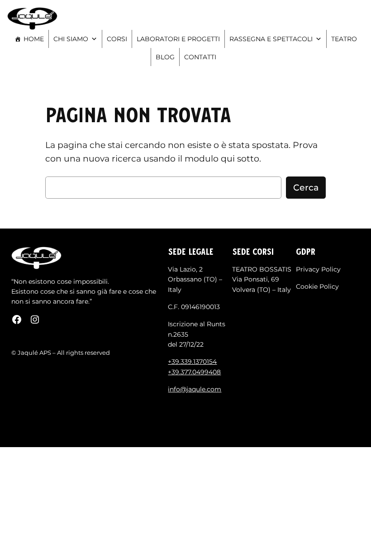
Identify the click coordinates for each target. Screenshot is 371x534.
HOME (34, 39)
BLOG (165, 57)
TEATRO (344, 39)
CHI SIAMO (70, 39)
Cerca (306, 187)
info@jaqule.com (194, 389)
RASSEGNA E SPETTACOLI (271, 39)
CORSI (117, 39)
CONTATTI (200, 57)
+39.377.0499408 (194, 372)
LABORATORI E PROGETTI (178, 39)
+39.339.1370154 (192, 362)
